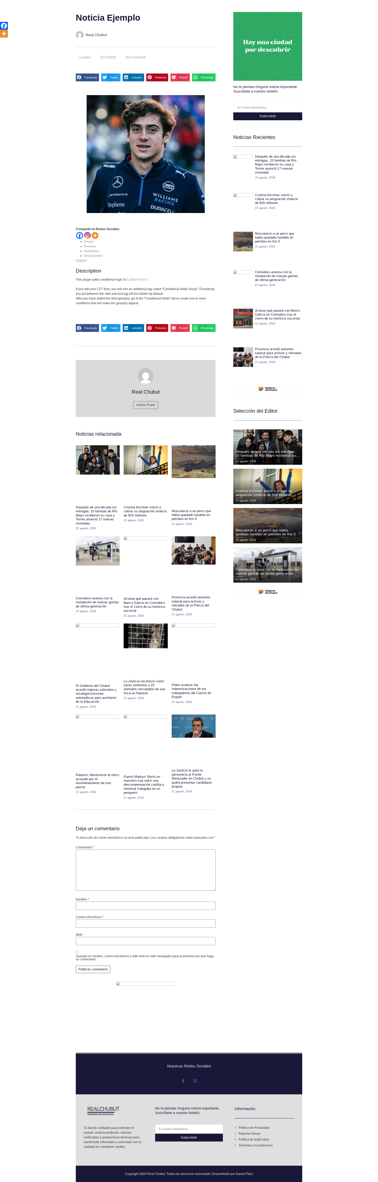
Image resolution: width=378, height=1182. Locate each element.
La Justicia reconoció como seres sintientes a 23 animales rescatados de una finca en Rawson (144, 687)
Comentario (85, 847)
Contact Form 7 (137, 279)
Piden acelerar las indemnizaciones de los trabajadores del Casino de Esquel (191, 691)
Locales (85, 57)
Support (81, 260)
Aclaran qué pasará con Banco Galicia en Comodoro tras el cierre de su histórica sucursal (144, 605)
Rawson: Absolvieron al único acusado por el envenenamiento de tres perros (97, 781)
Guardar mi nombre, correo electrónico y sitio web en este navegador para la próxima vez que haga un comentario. (145, 958)
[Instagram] (87, 235)
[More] (95, 235)
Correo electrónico (90, 917)
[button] (87, 77)
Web (79, 934)
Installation (91, 251)
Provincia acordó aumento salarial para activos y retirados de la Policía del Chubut (191, 603)
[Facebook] (79, 235)
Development (93, 255)
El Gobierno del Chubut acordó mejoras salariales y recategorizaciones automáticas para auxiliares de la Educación (96, 694)
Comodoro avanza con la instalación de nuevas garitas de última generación (97, 602)
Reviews (90, 246)
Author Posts (145, 405)
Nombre (82, 899)
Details (89, 241)
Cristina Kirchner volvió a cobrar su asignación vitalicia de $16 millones (145, 511)
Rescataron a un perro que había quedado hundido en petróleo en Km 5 (191, 515)
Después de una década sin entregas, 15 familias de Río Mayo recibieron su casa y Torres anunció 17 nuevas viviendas (96, 515)
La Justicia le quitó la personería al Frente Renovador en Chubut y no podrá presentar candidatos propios (192, 778)
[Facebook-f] (183, 1080)
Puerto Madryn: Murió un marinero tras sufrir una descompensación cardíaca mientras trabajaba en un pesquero (144, 785)
